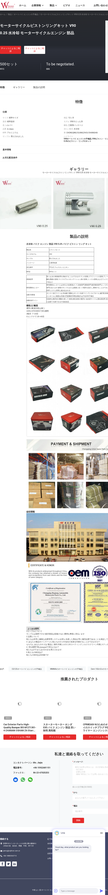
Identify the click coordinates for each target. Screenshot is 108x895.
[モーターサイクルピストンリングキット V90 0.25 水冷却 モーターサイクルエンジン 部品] (20, 704)
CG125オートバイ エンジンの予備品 (27, 669)
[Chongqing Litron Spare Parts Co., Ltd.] (8, 5)
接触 (78, 820)
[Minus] (101, 833)
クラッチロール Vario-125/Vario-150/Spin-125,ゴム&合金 (19, 727)
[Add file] (56, 891)
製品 (10, 14)
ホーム (3, 14)
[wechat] (30, 779)
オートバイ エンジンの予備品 (26, 14)
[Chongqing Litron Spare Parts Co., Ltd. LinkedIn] (14, 864)
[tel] (37, 779)
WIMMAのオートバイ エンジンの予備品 (66, 669)
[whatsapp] (23, 779)
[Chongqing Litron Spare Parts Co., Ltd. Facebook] (2, 864)
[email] (15, 779)
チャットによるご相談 (10, 49)
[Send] (101, 891)
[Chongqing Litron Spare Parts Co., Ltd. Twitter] (8, 864)
